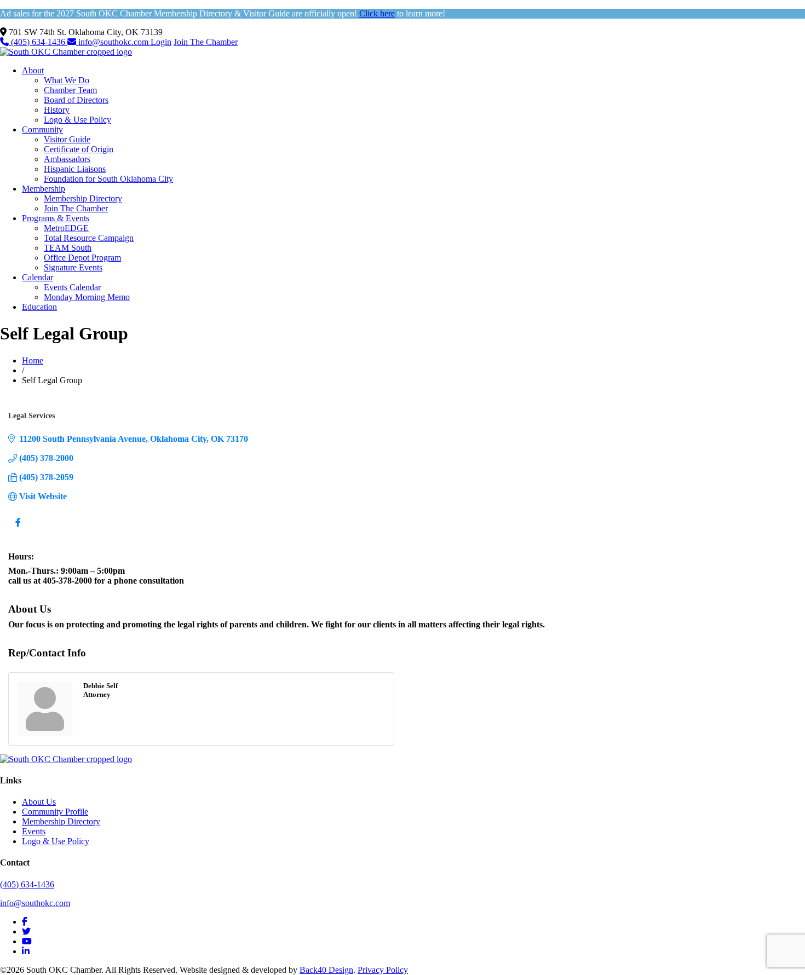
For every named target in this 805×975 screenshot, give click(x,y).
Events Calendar (72, 287)
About (33, 70)
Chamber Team (70, 90)
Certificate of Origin (78, 149)
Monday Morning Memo (87, 297)
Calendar (37, 277)
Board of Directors (76, 100)
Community (42, 129)
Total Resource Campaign (89, 238)
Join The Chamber (206, 42)
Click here (377, 13)
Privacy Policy (383, 969)
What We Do (66, 80)
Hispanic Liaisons (75, 169)
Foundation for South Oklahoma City (108, 178)
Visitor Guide (67, 139)
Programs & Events (55, 218)
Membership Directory (83, 198)
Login (161, 42)
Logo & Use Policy (77, 119)
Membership (43, 188)
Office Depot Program (82, 257)
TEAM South (67, 247)
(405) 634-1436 (38, 42)
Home (32, 360)
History (57, 109)
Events (33, 831)
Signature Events (73, 267)
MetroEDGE (66, 228)
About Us (39, 801)
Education (39, 306)
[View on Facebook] (17, 529)
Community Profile (55, 811)
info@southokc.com (113, 42)
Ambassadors (67, 159)
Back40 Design (326, 969)
